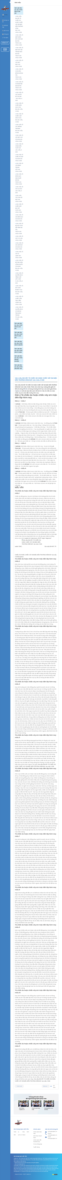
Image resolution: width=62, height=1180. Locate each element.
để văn (25, 389)
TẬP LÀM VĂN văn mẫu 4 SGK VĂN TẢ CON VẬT (18, 335)
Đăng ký (5, 43)
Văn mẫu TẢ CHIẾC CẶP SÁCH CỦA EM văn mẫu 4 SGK (19, 118)
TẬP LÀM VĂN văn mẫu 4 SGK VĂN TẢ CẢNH (18, 350)
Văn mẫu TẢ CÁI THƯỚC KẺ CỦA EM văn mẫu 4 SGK (19, 96)
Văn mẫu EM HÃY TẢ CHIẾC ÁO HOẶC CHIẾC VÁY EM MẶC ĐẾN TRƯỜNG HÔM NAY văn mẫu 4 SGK (19, 24)
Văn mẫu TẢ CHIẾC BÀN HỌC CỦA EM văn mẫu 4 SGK (19, 107)
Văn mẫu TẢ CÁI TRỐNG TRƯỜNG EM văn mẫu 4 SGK (19, 128)
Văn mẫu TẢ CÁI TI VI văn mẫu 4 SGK (19, 238)
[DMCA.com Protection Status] (54, 1174)
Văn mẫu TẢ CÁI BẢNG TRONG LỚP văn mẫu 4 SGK (19, 167)
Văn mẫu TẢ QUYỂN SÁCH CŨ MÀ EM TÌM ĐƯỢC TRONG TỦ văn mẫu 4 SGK (19, 313)
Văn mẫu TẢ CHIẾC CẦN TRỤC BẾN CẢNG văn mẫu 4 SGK (19, 300)
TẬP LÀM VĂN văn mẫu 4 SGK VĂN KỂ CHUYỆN (18, 358)
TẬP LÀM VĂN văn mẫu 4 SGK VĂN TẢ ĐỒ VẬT (18, 10)
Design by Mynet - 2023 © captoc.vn (23, 1174)
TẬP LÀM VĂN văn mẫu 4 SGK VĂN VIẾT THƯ (18, 366)
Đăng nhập (5, 49)
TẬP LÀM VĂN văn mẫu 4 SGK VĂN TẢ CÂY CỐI (18, 326)
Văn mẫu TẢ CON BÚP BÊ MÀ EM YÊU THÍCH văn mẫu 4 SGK (19, 85)
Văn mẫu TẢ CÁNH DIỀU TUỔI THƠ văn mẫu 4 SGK (19, 148)
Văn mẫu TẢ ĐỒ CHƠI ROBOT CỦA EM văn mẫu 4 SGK (19, 289)
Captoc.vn (18, 391)
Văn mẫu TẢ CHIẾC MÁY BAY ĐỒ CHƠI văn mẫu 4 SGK (19, 208)
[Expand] (10, 2)
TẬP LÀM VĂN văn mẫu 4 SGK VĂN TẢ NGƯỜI (18, 343)
